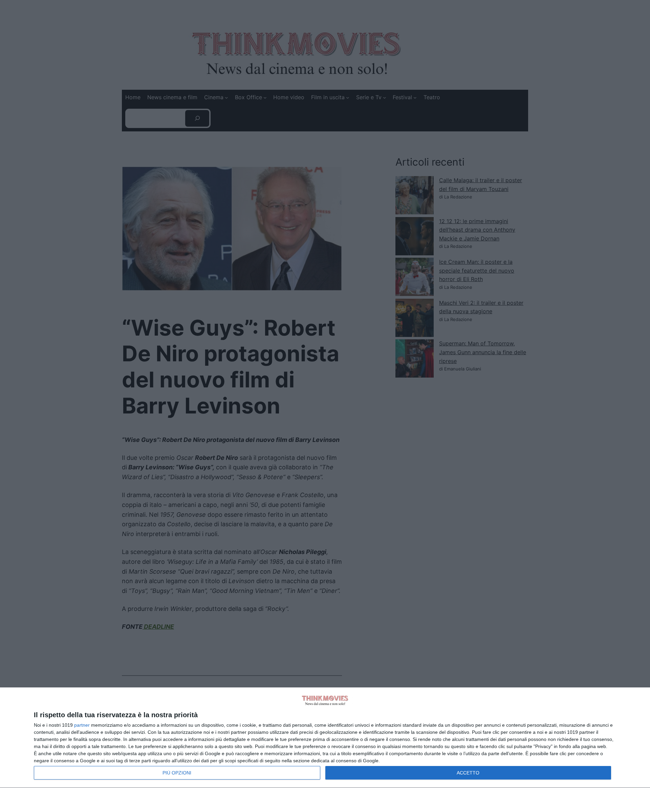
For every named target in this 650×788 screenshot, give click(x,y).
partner (82, 725)
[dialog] (325, 738)
